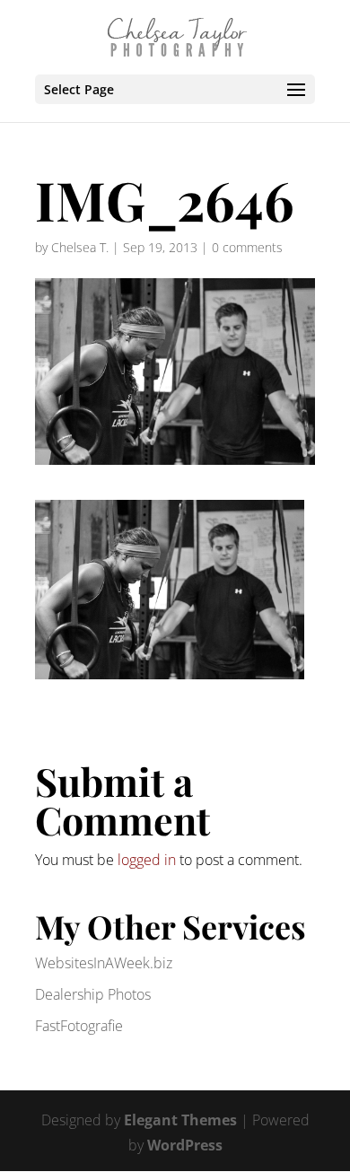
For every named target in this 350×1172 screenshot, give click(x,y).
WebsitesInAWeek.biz (103, 963)
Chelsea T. (80, 247)
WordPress (185, 1145)
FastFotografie (79, 1026)
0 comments (247, 247)
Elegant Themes (180, 1120)
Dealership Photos (93, 994)
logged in (147, 860)
